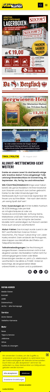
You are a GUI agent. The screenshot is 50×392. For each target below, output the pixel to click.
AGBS (3, 299)
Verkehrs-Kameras (9, 320)
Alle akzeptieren (10, 373)
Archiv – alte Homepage (11, 306)
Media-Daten (7, 291)
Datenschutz (6, 302)
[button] (47, 354)
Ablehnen (26, 373)
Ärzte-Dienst (6, 317)
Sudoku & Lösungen (9, 346)
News (3, 331)
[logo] (12, 5)
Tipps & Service (7, 335)
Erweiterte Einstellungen (14, 379)
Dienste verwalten (25, 385)
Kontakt (4, 295)
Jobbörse (5, 338)
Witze (3, 342)
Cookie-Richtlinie (8, 389)
